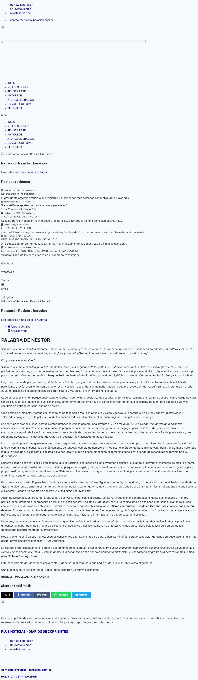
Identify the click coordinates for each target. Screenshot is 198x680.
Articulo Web (19, 330)
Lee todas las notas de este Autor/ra (24, 172)
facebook (25, 595)
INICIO (11, 82)
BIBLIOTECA (14, 108)
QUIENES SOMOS (18, 87)
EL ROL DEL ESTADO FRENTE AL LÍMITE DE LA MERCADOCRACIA (40, 250)
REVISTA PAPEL (17, 91)
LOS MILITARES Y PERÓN (16, 228)
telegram (83, 595)
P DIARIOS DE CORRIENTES (34, 631)
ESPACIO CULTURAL (20, 104)
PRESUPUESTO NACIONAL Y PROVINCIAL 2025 (29, 239)
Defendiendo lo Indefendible (17, 193)
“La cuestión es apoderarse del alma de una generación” (34, 205)
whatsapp (63, 595)
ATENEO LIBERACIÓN (20, 99)
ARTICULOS (14, 95)
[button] (99, 115)
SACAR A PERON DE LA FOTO (19, 216)
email (44, 595)
